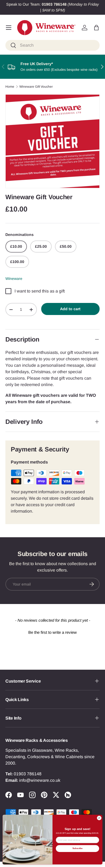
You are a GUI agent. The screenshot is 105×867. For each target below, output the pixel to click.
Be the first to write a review (52, 632)
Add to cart (70, 309)
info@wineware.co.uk (39, 780)
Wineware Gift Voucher (36, 86)
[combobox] (52, 45)
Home (9, 86)
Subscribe (77, 848)
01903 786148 (27, 774)
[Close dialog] (99, 818)
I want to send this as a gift (40, 291)
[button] (96, 28)
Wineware (13, 278)
